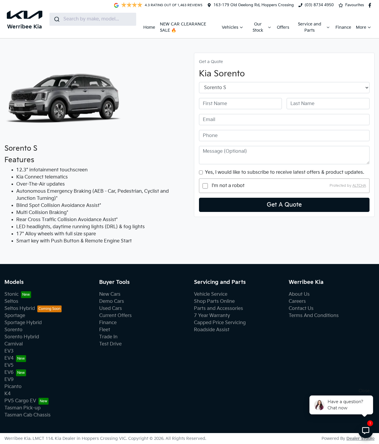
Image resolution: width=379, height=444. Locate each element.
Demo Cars (111, 301)
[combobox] (92, 19)
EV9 (9, 379)
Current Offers (115, 315)
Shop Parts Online (214, 301)
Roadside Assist (211, 330)
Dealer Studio (360, 438)
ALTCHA (359, 186)
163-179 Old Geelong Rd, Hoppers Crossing (253, 5)
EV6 (9, 372)
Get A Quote (284, 204)
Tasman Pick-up (22, 408)
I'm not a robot (228, 186)
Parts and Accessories (218, 308)
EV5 (9, 365)
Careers (297, 301)
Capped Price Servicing (220, 323)
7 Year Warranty (212, 315)
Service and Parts (309, 27)
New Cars (110, 294)
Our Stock (258, 27)
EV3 (9, 351)
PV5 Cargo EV (20, 401)
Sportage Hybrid (23, 323)
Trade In (108, 337)
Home (149, 27)
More (361, 27)
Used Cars (110, 308)
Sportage (14, 315)
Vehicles (230, 27)
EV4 (9, 358)
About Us (299, 294)
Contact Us (301, 308)
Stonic (11, 294)
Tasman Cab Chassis (27, 415)
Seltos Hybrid (19, 308)
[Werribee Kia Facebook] (371, 5)
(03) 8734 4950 (319, 5)
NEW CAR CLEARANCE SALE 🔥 (183, 27)
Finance (343, 27)
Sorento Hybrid (21, 337)
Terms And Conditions (314, 315)
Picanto (13, 387)
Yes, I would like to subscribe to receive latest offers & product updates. (284, 172)
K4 (7, 394)
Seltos (11, 301)
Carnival (13, 344)
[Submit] (56, 19)
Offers (283, 27)
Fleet (104, 330)
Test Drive (110, 344)
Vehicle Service (210, 294)
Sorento (13, 330)
